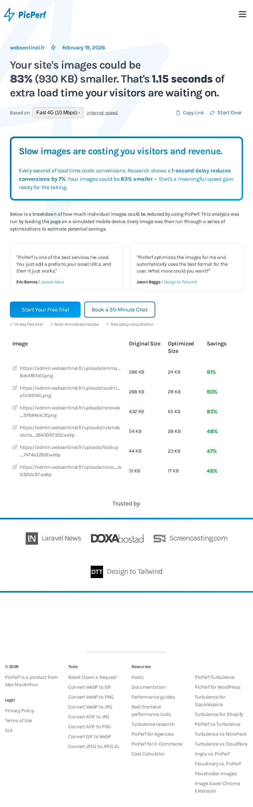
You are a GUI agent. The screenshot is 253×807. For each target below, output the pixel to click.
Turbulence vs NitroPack (221, 734)
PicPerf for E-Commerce (156, 744)
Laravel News (52, 282)
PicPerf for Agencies (152, 734)
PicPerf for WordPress (217, 687)
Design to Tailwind (180, 282)
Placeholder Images (215, 773)
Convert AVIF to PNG (89, 726)
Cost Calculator (147, 754)
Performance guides (153, 697)
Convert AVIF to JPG (88, 717)
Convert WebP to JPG (90, 707)
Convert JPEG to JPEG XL (93, 746)
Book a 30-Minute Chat (119, 309)
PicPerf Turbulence (214, 677)
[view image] (14, 369)
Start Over (229, 112)
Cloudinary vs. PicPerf (218, 764)
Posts (137, 677)
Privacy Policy (19, 710)
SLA (9, 730)
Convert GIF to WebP (89, 736)
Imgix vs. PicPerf (212, 754)
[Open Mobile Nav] (242, 15)
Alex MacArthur (21, 684)
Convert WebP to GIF (89, 687)
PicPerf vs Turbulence (217, 724)
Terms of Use (18, 720)
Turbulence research (153, 724)
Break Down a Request (92, 677)
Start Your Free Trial (45, 309)
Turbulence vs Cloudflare (221, 744)
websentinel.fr (27, 47)
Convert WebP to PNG (91, 697)
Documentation (148, 687)
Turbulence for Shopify (219, 714)
